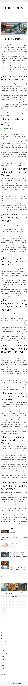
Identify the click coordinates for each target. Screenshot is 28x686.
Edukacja (3, 609)
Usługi (14, 36)
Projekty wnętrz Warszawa (16, 565)
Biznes (2, 600)
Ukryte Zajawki (4, 662)
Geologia (3, 612)
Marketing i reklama (5, 620)
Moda (2, 623)
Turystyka (3, 659)
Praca (2, 635)
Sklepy (2, 647)
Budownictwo (4, 603)
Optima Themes (18, 683)
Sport (2, 650)
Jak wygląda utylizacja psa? (14, 593)
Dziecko (3, 606)
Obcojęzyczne (4, 632)
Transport (3, 656)
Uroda (2, 665)
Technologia (4, 653)
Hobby (2, 615)
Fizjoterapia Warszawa (15, 543)
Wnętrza (3, 671)
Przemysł (3, 641)
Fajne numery (14, 7)
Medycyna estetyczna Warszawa (17, 552)
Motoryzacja (4, 626)
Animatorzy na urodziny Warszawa (18, 562)
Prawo (2, 638)
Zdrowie (3, 674)
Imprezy (3, 618)
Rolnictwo (3, 644)
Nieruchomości (4, 629)
